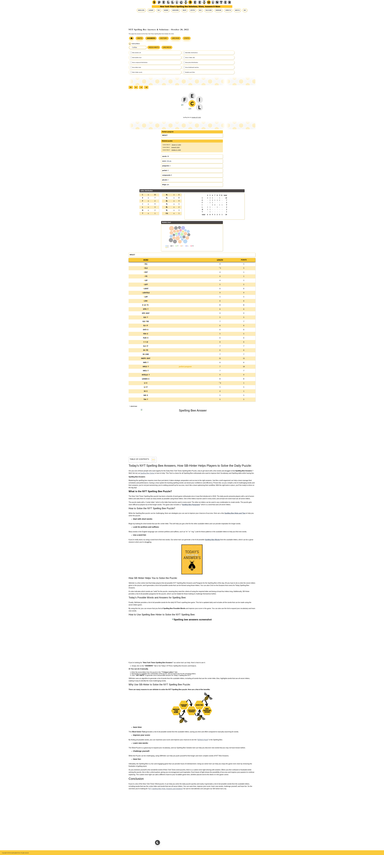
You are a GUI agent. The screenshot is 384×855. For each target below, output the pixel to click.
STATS (186, 38)
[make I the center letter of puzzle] (199, 101)
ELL (146, 264)
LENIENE (145, 379)
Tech (159, 10)
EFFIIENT (146, 313)
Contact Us (228, 10)
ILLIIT (145, 346)
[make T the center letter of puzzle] (182, 106)
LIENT (145, 289)
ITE (145, 276)
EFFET (145, 309)
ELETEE (146, 321)
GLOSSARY (151, 10)
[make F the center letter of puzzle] (184, 101)
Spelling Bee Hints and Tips (235, 513)
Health (184, 10)
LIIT (146, 387)
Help (245, 10)
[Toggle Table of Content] (152, 459)
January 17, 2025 (176, 144)
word (145, 260)
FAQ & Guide (209, 10)
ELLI (146, 268)
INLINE (146, 354)
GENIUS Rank (203, 740)
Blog (200, 10)
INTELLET (146, 375)
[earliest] (131, 87)
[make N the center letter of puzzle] (190, 110)
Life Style (192, 10)
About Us (237, 10)
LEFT (146, 284)
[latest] (146, 87)
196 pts (169, 161)
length (220, 260)
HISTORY (163, 38)
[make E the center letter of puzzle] (192, 97)
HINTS (139, 38)
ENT (146, 272)
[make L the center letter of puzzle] (199, 108)
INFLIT (146, 371)
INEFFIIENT (145, 358)
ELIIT (145, 326)
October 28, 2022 (196, 117)
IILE (145, 342)
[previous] (136, 87)
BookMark (218, 10)
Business (166, 10)
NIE (146, 391)
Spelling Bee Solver (147, 473)
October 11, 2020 (176, 150)
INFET (145, 362)
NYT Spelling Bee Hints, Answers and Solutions (165, 789)
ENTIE (145, 330)
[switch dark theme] (157, 842)
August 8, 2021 (175, 147)
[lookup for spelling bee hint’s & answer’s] (131, 38)
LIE (145, 383)
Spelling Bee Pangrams (191, 504)
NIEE (146, 395)
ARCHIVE (175, 38)
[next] (141, 87)
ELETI (145, 305)
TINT (146, 399)
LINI (145, 301)
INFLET (146, 367)
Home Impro (175, 10)
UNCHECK (167, 47)
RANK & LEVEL (141, 10)
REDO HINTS (154, 47)
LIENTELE (146, 293)
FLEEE (145, 338)
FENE (145, 334)
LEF (146, 280)
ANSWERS (151, 38)
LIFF (146, 297)
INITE (145, 350)
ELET (146, 317)
